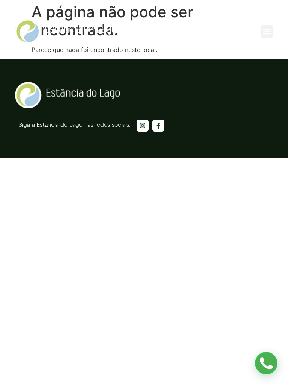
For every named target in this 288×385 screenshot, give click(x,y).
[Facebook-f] (158, 126)
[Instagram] (142, 126)
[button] (267, 31)
